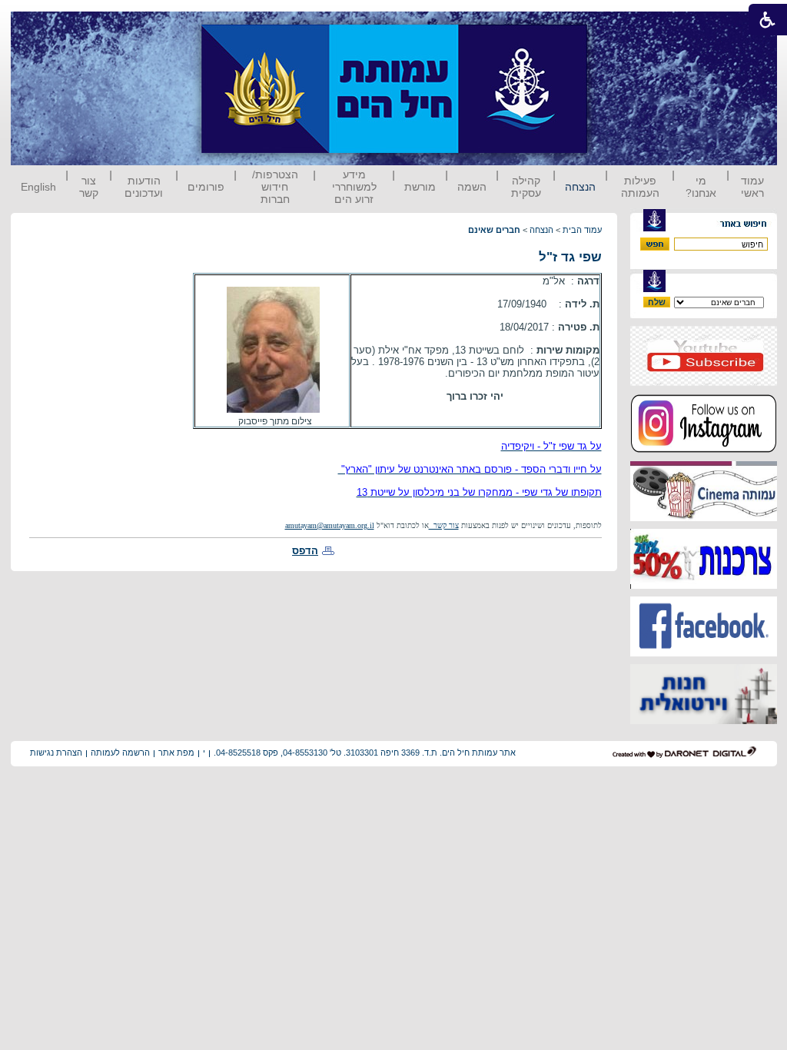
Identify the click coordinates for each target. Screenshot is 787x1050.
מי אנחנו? (701, 186)
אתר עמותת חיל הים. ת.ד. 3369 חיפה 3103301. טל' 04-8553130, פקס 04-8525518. (365, 752)
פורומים (206, 187)
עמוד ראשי (752, 186)
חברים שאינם (494, 229)
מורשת (420, 187)
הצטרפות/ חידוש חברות (275, 186)
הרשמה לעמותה (120, 752)
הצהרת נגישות (56, 752)
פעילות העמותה (640, 186)
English (38, 187)
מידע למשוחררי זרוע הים (354, 186)
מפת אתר (176, 752)
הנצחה (580, 187)
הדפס (305, 551)
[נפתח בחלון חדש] (703, 382)
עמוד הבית (582, 229)
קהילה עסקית (526, 186)
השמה (471, 187)
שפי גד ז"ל (570, 257)
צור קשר (88, 186)
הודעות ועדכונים (144, 186)
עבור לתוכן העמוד (615, 26)
